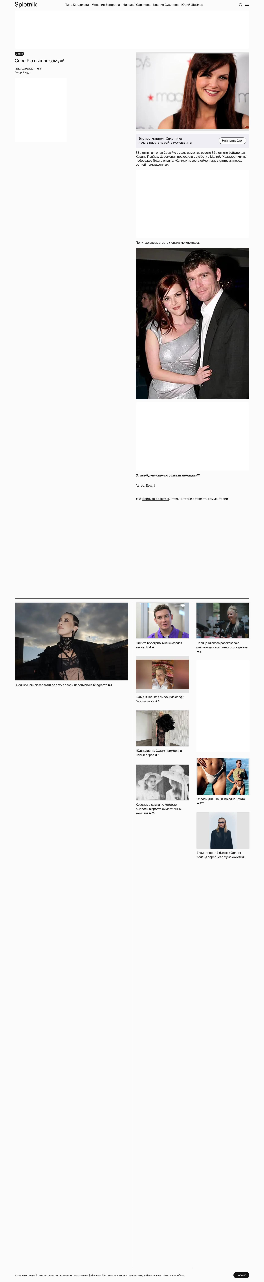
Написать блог (232, 141)
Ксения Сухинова (166, 5)
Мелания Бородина (106, 5)
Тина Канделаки (77, 5)
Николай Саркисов (136, 5)
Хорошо (241, 1275)
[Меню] (247, 5)
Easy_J (150, 486)
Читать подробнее (173, 1275)
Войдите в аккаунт (155, 499)
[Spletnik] (26, 5)
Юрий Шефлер (192, 5)
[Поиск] (241, 5)
